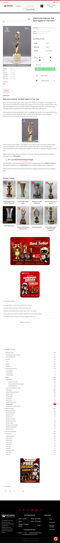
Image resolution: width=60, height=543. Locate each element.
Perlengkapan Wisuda (11, 368)
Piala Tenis (8, 452)
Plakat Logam (9, 396)
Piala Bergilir (9, 440)
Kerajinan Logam (9, 352)
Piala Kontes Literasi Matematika (23, 228)
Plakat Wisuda (9, 375)
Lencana (7, 359)
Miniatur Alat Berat (10, 411)
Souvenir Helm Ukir (10, 357)
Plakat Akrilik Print (12, 386)
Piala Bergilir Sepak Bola (23, 202)
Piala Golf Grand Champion (37, 202)
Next (4, 84)
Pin (6, 361)
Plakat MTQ (9, 398)
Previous (5, 82)
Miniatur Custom (10, 415)
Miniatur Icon (9, 417)
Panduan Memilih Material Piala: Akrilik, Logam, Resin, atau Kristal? (20, 311)
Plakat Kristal (9, 394)
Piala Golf (8, 446)
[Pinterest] (19, 491)
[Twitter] (28, 510)
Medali (7, 364)
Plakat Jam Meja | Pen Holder (13, 388)
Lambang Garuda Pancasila (13, 355)
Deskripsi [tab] (6, 91)
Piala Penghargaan (46, 31)
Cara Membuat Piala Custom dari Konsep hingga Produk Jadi (19, 316)
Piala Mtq (8, 448)
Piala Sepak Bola (10, 450)
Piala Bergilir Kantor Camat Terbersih (9, 202)
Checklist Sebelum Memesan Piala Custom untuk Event (17, 308)
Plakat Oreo (9, 400)
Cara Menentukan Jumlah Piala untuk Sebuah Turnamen (18, 305)
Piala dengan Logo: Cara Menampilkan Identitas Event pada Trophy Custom (23, 314)
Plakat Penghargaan (44, 28)
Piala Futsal (9, 444)
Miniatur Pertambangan (12, 425)
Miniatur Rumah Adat (11, 427)
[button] (29, 19)
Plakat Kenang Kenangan (12, 392)
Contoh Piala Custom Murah (51, 202)
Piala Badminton (10, 436)
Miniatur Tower (9, 429)
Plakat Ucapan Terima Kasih (13, 406)
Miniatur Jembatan (10, 419)
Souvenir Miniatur (9, 408)
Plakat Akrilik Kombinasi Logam (16, 384)
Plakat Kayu (9, 390)
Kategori (18, 6)
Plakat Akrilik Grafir (13, 382)
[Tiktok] (40, 510)
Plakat (6, 377)
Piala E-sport (9, 442)
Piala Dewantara (37, 227)
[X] (6, 491)
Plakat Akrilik (9, 379)
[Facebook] (10, 491)
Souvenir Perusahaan (10, 431)
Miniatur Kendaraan (11, 421)
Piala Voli (8, 454)
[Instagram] (14, 491)
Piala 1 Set (38, 31)
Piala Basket (9, 438)
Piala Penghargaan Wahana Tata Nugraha (50, 228)
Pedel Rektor (9, 373)
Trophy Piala (36, 29)
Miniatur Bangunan (10, 413)
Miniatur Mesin (9, 423)
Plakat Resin (52, 28)
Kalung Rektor (9, 371)
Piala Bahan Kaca (9, 226)
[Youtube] (23, 491)
